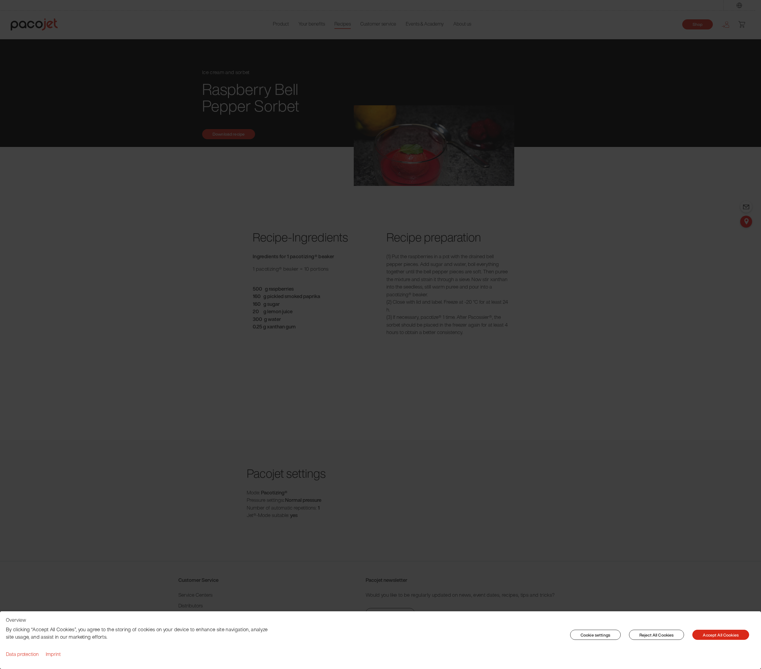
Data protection (22, 654)
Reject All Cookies (656, 635)
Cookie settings (595, 635)
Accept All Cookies (721, 635)
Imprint (53, 654)
